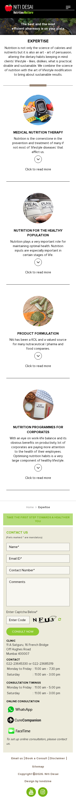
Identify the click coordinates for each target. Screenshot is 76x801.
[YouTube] (31, 792)
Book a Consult (36, 758)
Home (30, 507)
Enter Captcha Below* (21, 612)
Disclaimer (57, 758)
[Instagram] (43, 792)
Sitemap (38, 766)
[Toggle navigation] (68, 7)
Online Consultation (22, 701)
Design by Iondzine (38, 781)
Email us (17, 758)
